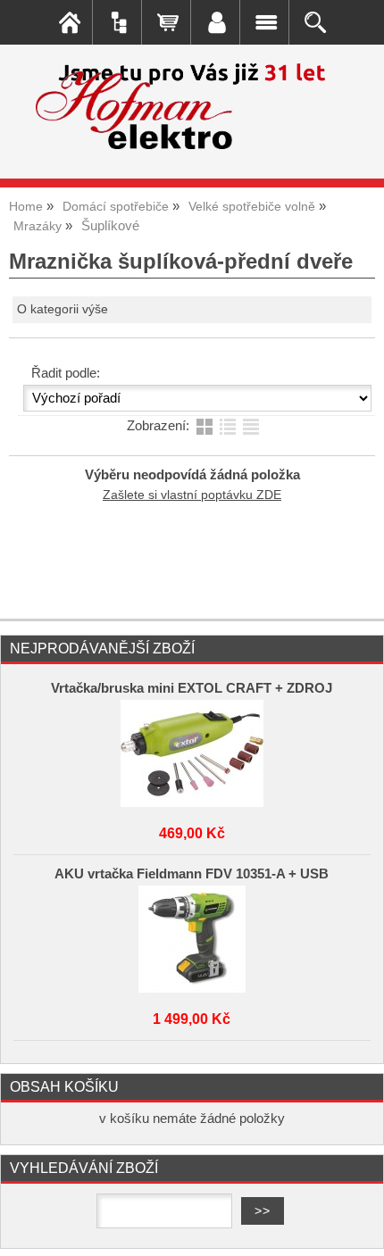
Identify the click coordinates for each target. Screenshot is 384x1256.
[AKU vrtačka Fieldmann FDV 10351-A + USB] (192, 939)
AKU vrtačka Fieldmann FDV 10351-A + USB (191, 874)
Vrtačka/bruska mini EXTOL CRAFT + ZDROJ (191, 688)
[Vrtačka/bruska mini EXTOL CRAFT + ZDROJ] (192, 753)
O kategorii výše (62, 309)
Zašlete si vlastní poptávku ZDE (192, 495)
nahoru (357, 1229)
